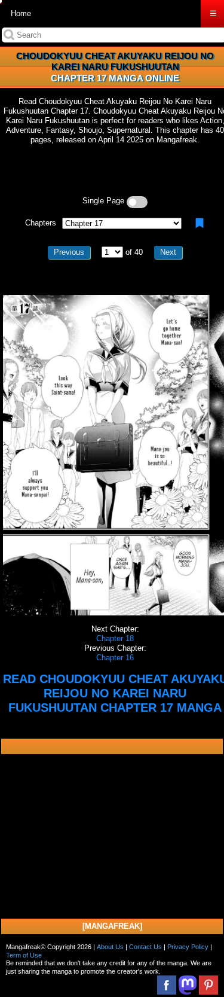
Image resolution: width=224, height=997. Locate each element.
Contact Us (145, 946)
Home (21, 13)
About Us (110, 946)
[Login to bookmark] (199, 223)
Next (168, 252)
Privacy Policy (187, 946)
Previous (69, 252)
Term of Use (24, 955)
